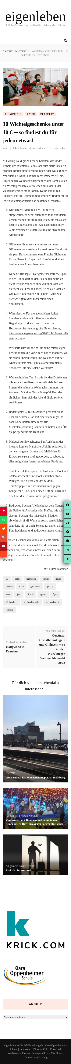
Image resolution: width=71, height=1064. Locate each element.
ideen (8, 594)
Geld (21, 586)
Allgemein (13, 114)
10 (7, 579)
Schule (30, 594)
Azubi (31, 114)
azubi (17, 579)
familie (46, 579)
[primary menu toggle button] (4, 40)
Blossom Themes (21, 1053)
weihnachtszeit (52, 602)
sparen (43, 594)
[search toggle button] (65, 40)
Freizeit (47, 114)
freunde (9, 586)
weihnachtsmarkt (31, 602)
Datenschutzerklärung (36, 1057)
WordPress (56, 1053)
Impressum (25, 1049)
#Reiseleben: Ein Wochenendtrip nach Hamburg (35, 777)
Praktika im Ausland (18, 870)
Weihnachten (11, 602)
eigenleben (35, 16)
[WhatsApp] (3, 520)
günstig (50, 586)
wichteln (9, 610)
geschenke (35, 586)
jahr (19, 594)
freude (58, 579)
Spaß (55, 594)
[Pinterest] (3, 511)
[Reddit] (3, 528)
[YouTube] (3, 546)
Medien (33, 815)
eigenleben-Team (17, 148)
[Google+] (3, 537)
